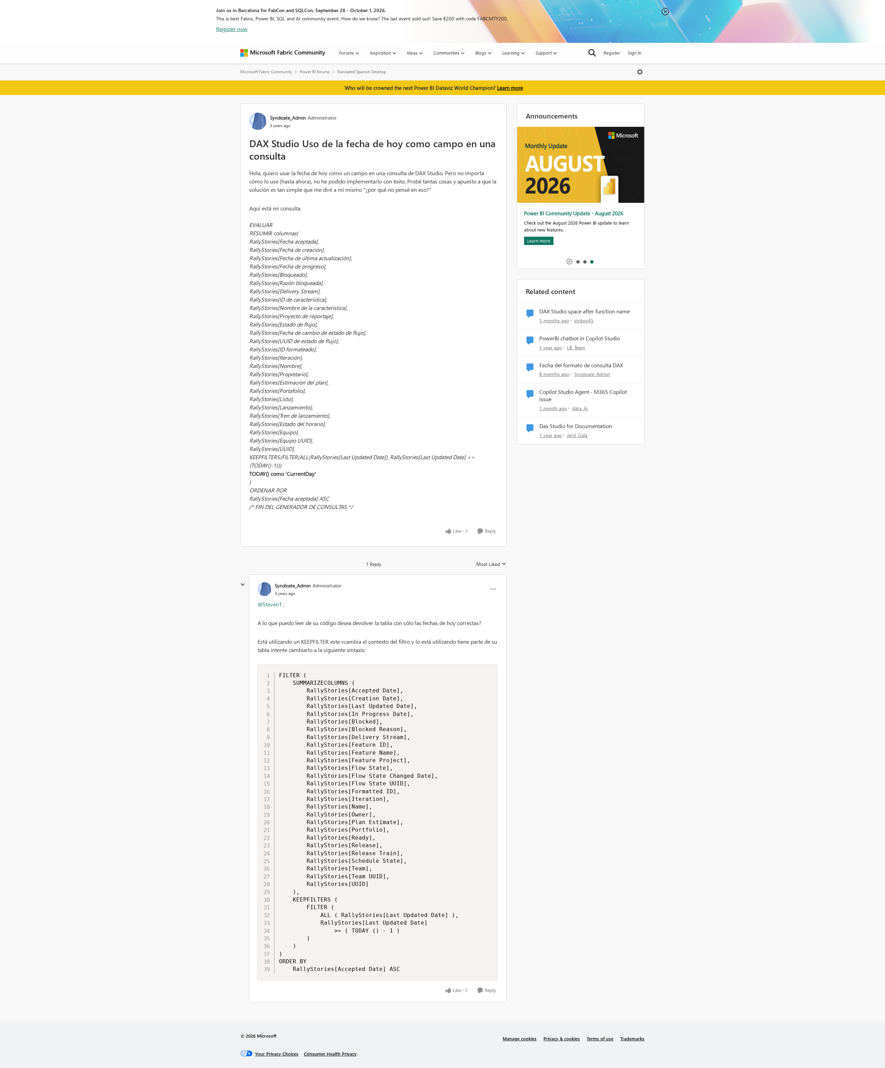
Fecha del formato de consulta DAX (581, 365)
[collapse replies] (243, 584)
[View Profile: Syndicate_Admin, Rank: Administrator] (258, 121)
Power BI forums (314, 71)
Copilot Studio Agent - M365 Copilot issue (583, 395)
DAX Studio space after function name (584, 311)
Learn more (510, 87)
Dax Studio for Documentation (575, 426)
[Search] (592, 53)
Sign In (634, 53)
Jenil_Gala (577, 435)
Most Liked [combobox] (491, 564)
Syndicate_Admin (288, 117)
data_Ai (580, 408)
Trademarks (632, 1038)
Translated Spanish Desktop (361, 71)
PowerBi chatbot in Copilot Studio (579, 338)
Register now (232, 28)
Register (612, 53)
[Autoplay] (569, 261)
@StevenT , (271, 604)
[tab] (577, 261)
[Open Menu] (640, 72)
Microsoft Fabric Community (266, 71)
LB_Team (576, 347)
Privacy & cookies (561, 1038)
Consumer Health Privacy (330, 1054)
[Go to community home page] (282, 53)
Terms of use (600, 1038)
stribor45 (584, 320)
